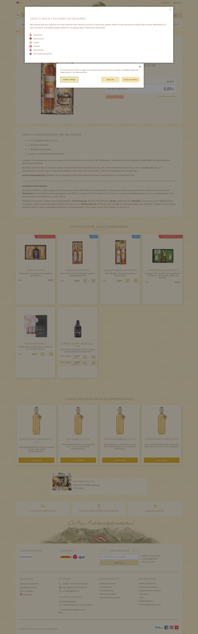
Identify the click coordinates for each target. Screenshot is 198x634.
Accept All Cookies (130, 79)
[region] (100, 75)
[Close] (140, 67)
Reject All (110, 79)
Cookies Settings (69, 79)
